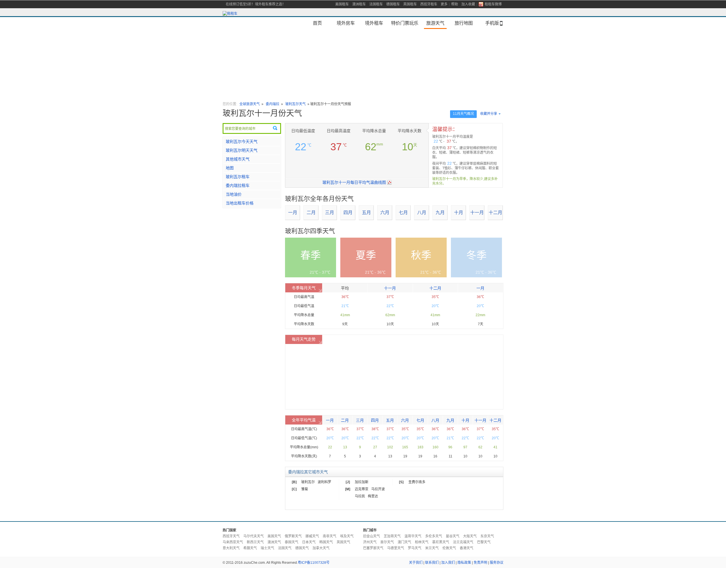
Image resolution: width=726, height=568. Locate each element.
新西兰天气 (255, 542)
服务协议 (496, 563)
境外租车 (374, 23)
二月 (311, 212)
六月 (384, 212)
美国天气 (274, 536)
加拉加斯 (361, 482)
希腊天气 (250, 548)
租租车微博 (493, 4)
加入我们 (448, 563)
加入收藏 (468, 4)
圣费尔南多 (416, 482)
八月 (421, 212)
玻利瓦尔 (308, 482)
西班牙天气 (231, 536)
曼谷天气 (452, 536)
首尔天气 (387, 542)
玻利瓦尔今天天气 (242, 141)
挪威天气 (312, 536)
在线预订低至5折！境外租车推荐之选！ (256, 4)
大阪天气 (470, 536)
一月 (292, 212)
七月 (403, 212)
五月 (366, 212)
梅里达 (373, 496)
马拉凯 (360, 496)
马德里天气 (395, 548)
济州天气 (370, 542)
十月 (458, 212)
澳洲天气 (274, 542)
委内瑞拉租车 (238, 185)
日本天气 (309, 542)
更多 (444, 4)
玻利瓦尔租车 (238, 176)
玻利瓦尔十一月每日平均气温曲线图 (354, 182)
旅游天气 (435, 23)
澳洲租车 (359, 4)
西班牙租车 (428, 4)
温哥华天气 (412, 536)
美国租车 (342, 4)
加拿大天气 (321, 548)
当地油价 (234, 194)
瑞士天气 (267, 548)
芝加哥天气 (392, 536)
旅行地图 (464, 23)
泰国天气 (291, 542)
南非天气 (329, 536)
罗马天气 (414, 548)
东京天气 (487, 536)
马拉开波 (378, 489)
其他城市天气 (238, 159)
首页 (317, 23)
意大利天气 (231, 548)
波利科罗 (324, 482)
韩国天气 (326, 542)
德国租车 (393, 4)
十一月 (477, 212)
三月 (329, 212)
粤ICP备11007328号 (314, 563)
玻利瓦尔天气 (295, 104)
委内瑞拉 (272, 104)
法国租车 (376, 4)
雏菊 (304, 489)
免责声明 (480, 563)
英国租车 (410, 4)
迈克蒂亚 (361, 489)
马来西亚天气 (233, 542)
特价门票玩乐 (404, 23)
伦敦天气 (449, 548)
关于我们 (416, 563)
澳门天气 (404, 542)
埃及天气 (347, 536)
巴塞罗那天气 (373, 548)
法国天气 (285, 548)
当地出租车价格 (240, 203)
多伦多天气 (433, 536)
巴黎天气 (484, 542)
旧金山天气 (371, 536)
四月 (348, 212)
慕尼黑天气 (440, 542)
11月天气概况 (463, 114)
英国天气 (343, 542)
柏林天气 (422, 542)
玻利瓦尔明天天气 (242, 150)
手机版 (492, 23)
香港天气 (466, 548)
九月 (440, 212)
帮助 (454, 4)
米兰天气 (432, 548)
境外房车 (346, 23)
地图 (230, 168)
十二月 (495, 212)
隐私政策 (464, 563)
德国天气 (302, 548)
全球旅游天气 (249, 104)
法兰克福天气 (463, 542)
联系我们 (432, 563)
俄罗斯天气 (293, 536)
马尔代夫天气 (253, 536)
